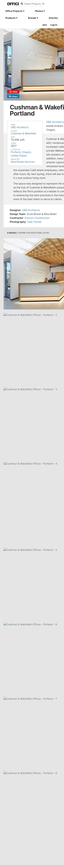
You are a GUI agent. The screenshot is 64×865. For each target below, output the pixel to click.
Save (15, 91)
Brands (32, 17)
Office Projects (13, 11)
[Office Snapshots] (11, 4)
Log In (53, 24)
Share (15, 96)
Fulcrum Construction (37, 217)
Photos (39, 11)
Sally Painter (34, 221)
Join (44, 24)
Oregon (26, 151)
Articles (53, 17)
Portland (16, 151)
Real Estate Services (22, 161)
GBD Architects (19, 127)
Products (10, 17)
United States (19, 155)
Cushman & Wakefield (23, 133)
